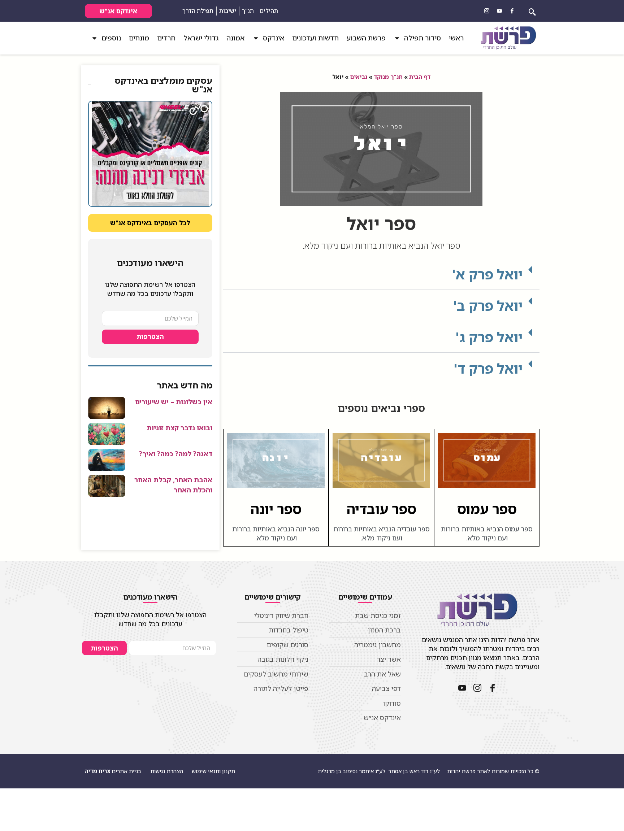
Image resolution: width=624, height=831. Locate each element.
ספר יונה (276, 508)
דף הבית (419, 77)
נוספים (111, 38)
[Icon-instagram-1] (487, 11)
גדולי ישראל (200, 38)
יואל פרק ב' (488, 305)
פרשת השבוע (366, 38)
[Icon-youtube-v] (499, 11)
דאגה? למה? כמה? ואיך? (175, 453)
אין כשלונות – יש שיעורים (173, 401)
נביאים (358, 77)
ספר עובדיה (381, 508)
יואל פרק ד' (488, 368)
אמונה (235, 38)
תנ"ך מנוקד (388, 77)
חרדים (166, 38)
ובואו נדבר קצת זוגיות (179, 427)
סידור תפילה (422, 38)
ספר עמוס (487, 508)
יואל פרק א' (487, 274)
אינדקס (273, 38)
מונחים (139, 38)
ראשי (456, 38)
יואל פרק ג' (489, 336)
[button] (381, 274)
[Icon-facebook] (512, 11)
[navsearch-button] (532, 11)
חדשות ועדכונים (315, 38)
